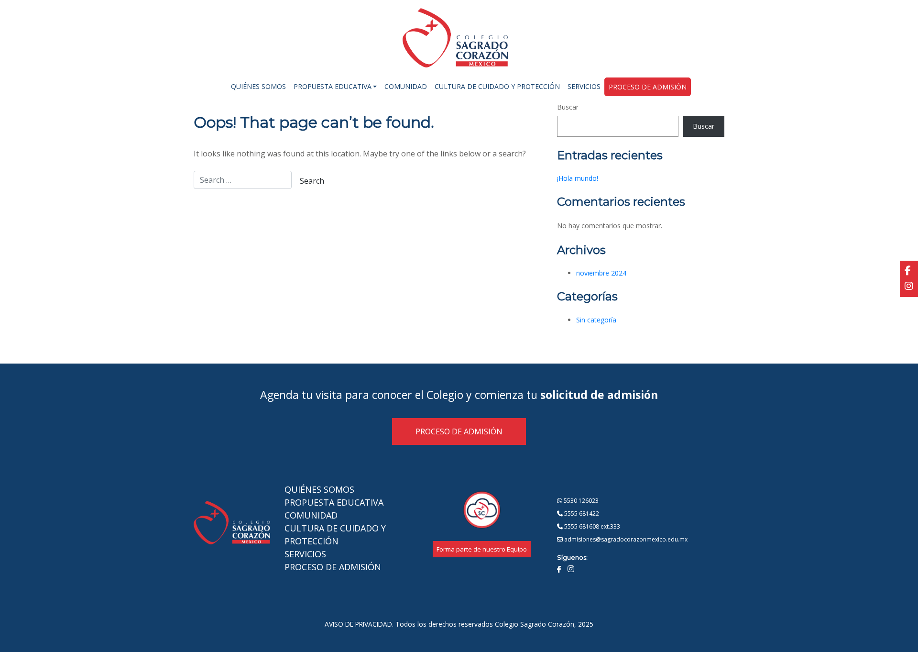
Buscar (568, 106)
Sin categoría (596, 319)
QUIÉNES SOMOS (319, 489)
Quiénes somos (258, 86)
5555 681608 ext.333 (591, 526)
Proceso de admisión (648, 86)
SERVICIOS (305, 554)
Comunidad (405, 86)
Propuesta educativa (333, 86)
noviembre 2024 (601, 272)
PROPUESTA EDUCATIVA (333, 502)
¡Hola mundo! (577, 178)
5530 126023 (580, 501)
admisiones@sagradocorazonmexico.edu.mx (625, 539)
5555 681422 (581, 513)
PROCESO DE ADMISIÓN (459, 431)
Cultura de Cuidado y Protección (497, 86)
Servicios (584, 86)
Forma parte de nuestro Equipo (482, 549)
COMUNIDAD (311, 515)
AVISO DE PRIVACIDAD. (359, 624)
